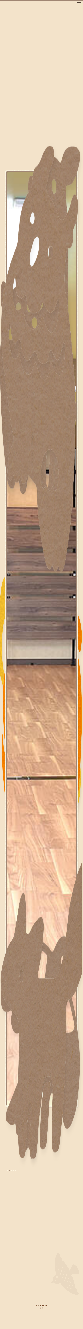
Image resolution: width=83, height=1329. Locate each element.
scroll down (41, 1305)
